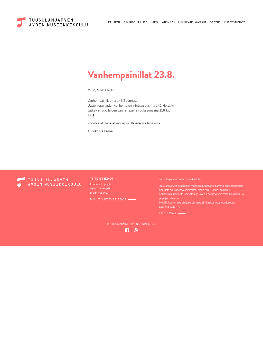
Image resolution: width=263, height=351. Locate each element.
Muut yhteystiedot (108, 199)
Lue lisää (168, 213)
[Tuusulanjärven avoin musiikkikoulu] (55, 22)
